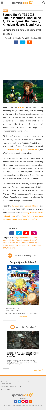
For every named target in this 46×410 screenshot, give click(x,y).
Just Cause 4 (17, 240)
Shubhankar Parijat (20, 38)
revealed (21, 107)
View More (23, 316)
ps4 (20, 243)
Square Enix (13, 245)
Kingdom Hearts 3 (30, 240)
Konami (15, 206)
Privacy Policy (16, 382)
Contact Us (4, 386)
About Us (13, 386)
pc (17, 243)
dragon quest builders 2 (23, 238)
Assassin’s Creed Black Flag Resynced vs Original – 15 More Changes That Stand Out (23, 355)
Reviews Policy (27, 382)
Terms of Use (5, 382)
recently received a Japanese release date (21, 149)
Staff (19, 386)
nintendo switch (9, 243)
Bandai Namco (31, 206)
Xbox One (11, 248)
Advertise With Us (6, 390)
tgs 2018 (22, 245)
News (5, 11)
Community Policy (6, 383)
